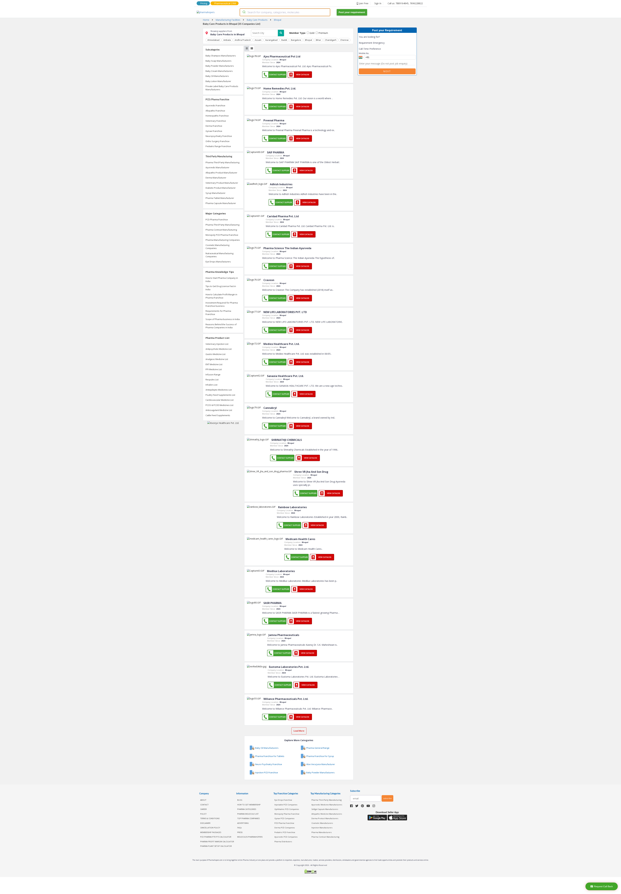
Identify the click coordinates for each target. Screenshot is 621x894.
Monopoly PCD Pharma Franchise (222, 234)
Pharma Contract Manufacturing (221, 229)
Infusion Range (213, 374)
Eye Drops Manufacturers (218, 261)
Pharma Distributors (283, 841)
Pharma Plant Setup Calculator (216, 846)
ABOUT (203, 800)
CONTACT (204, 804)
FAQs (239, 827)
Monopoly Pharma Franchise (286, 814)
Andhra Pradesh (243, 40)
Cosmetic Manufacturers (322, 823)
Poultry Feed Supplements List (220, 394)
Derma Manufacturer (216, 177)
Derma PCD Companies (284, 827)
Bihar (318, 40)
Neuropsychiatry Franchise (219, 136)
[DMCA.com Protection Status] (310, 871)
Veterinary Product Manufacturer (222, 182)
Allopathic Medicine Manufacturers (326, 814)
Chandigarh (330, 40)
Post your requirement (352, 12)
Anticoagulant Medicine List (219, 410)
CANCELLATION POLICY (210, 827)
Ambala (227, 40)
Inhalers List (211, 384)
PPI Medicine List (214, 369)
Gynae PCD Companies (284, 818)
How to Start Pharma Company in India (222, 279)
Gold (311, 32)
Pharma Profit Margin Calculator (217, 841)
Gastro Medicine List (215, 354)
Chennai (344, 40)
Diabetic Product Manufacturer (221, 187)
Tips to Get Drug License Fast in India (221, 288)
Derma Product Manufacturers (324, 818)
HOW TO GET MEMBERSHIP (249, 804)
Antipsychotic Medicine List (219, 349)
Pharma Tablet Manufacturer (220, 198)
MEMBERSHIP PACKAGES (210, 832)
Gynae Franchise (214, 131)
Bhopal (308, 40)
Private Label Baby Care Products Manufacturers (222, 88)
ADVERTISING (243, 823)
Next (387, 71)
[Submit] (244, 12)
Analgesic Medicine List (217, 359)
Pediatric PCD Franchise (284, 832)
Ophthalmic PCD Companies (286, 809)
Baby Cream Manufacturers (219, 71)
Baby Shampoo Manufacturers (221, 55)
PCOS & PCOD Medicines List (219, 405)
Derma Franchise (214, 125)
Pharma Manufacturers (321, 832)
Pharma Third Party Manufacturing (222, 162)
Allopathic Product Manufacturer (221, 172)
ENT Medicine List (214, 364)
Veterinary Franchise (216, 120)
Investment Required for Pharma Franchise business (222, 304)
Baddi (284, 40)
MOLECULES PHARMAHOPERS (249, 837)
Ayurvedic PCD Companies (285, 837)
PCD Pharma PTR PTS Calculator (215, 837)
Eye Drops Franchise (283, 800)
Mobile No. (364, 53)
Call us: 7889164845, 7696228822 (405, 3)
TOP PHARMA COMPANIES (248, 818)
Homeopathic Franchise (217, 115)
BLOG (239, 800)
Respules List (212, 379)
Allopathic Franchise (215, 110)
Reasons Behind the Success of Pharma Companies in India (221, 326)
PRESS (239, 832)
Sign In (377, 3)
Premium (323, 32)
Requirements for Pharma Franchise (218, 312)
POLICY (203, 814)
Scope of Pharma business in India (223, 319)
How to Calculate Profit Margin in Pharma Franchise (221, 296)
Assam (258, 40)
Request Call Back (603, 886)
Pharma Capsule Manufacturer (221, 203)
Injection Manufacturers (321, 827)
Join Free (363, 3)
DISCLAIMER (205, 823)
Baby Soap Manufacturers (218, 60)
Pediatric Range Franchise (218, 146)
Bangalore (296, 40)
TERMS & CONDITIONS (209, 818)
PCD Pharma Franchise (217, 219)
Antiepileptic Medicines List (219, 389)
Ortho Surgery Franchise (217, 141)
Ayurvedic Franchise (215, 105)
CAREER (203, 809)
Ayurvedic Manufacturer (217, 167)
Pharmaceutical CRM (225, 3)
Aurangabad (271, 40)
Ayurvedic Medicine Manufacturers (326, 804)
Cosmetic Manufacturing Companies (217, 247)
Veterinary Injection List (217, 343)
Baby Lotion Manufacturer (218, 81)
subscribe (387, 798)
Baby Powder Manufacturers (220, 65)
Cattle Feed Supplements (218, 415)
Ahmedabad (213, 40)
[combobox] (285, 12)
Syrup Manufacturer (215, 193)
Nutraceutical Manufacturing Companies (219, 255)
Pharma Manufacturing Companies (223, 239)
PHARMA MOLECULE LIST (248, 814)
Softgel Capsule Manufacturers (324, 809)
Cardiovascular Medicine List (220, 399)
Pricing (203, 3)
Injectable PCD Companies (285, 804)
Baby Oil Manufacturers (217, 76)
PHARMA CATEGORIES (246, 809)
